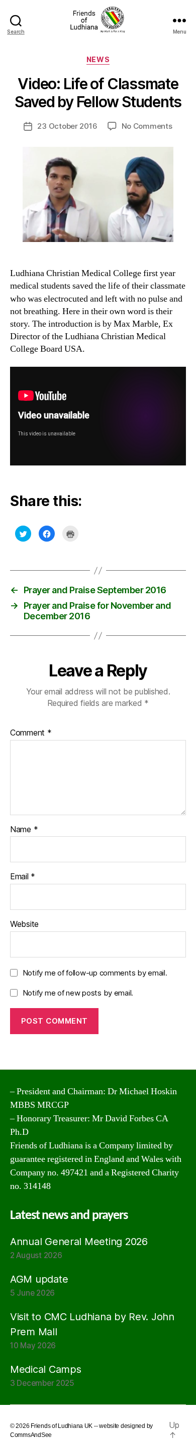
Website (24, 924)
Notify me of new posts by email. (78, 993)
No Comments (147, 126)
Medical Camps (45, 1369)
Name (24, 829)
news (98, 59)
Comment (31, 733)
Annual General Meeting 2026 (79, 1242)
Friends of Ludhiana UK (61, 1425)
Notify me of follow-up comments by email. (95, 973)
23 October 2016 (67, 126)
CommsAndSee (31, 1434)
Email (22, 876)
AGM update (39, 1279)
